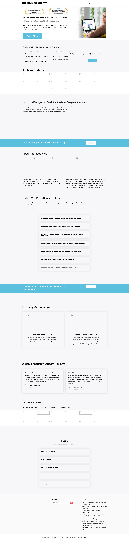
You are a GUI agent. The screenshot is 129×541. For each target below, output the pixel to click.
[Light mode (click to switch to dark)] (99, 3)
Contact (94, 3)
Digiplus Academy (34, 2)
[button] (64, 218)
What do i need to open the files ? (52, 476)
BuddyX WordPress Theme (79, 537)
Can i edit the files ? (48, 451)
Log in (105, 3)
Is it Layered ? (46, 460)
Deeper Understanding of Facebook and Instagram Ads (60, 268)
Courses (82, 3)
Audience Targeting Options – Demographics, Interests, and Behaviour (62, 235)
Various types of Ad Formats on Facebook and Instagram (61, 251)
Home (77, 3)
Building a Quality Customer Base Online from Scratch (60, 226)
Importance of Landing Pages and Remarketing (57, 260)
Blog (88, 3)
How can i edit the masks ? (50, 468)
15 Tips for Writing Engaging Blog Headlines (93, 514)
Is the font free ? (47, 484)
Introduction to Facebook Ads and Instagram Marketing (61, 218)
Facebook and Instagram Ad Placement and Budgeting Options (63, 243)
